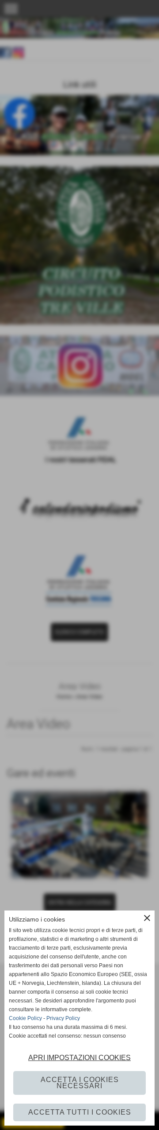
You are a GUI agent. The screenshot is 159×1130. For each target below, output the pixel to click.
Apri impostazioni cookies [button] (79, 1057)
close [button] (147, 918)
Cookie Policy (25, 1018)
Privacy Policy (63, 1018)
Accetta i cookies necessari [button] (80, 1083)
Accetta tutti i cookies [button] (79, 1112)
